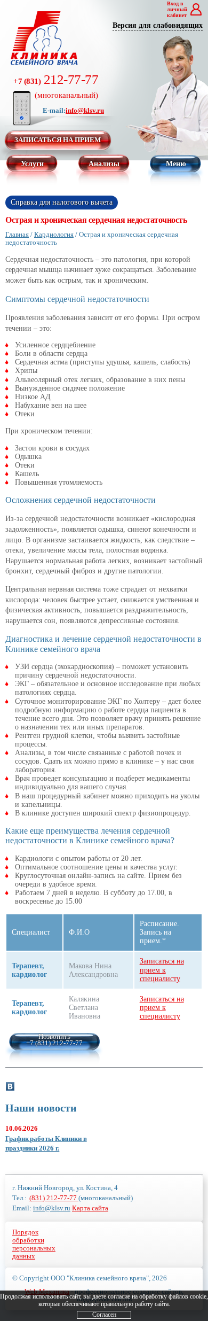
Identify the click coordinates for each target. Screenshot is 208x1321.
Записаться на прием (57, 140)
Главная (17, 234)
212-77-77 (55, 85)
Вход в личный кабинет (177, 9)
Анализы (104, 164)
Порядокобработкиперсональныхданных (33, 1244)
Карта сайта (90, 1208)
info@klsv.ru (85, 110)
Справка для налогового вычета (62, 202)
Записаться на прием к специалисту (162, 969)
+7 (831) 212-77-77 (54, 1043)
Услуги (32, 164)
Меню (176, 164)
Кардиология (54, 234)
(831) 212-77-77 (53, 1198)
